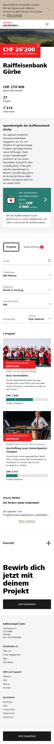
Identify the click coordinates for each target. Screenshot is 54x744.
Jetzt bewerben (27, 604)
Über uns (7, 651)
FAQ (5, 680)
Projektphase (9, 272)
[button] (47, 24)
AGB (5, 706)
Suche (6, 261)
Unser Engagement (12, 654)
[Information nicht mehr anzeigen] (48, 10)
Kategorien (8, 287)
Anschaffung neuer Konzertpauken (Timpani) (26, 450)
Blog (5, 658)
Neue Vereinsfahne (17, 375)
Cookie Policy (9, 709)
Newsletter (8, 662)
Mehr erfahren (14, 15)
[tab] (11, 247)
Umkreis (32, 316)
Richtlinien (7, 702)
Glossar (6, 684)
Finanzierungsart (10, 301)
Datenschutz (9, 713)
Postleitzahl (9, 319)
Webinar (7, 676)
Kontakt (6, 687)
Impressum (8, 717)
